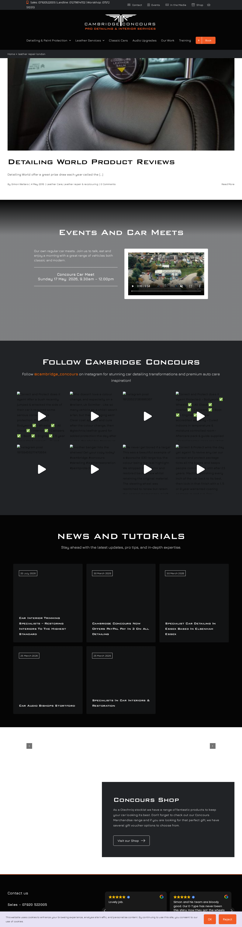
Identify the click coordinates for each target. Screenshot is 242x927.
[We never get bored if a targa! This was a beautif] (147, 469)
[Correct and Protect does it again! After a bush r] (41, 416)
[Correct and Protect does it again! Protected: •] (200, 416)
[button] (29, 746)
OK (210, 919)
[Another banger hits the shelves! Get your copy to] (94, 469)
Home (11, 53)
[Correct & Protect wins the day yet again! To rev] (200, 469)
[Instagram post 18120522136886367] (147, 416)
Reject (227, 919)
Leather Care (55, 184)
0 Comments (108, 184)
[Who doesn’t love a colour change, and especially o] (94, 416)
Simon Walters (20, 184)
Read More (228, 184)
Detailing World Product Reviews (91, 161)
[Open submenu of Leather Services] (102, 40)
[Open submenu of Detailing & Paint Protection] (69, 40)
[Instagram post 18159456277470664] (41, 469)
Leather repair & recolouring (81, 184)
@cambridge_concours (56, 374)
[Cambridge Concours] (120, 15)
